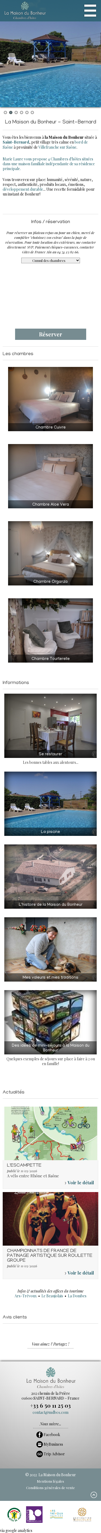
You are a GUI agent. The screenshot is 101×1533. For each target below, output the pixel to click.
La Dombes (77, 1295)
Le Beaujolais (52, 1295)
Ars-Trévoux (26, 1295)
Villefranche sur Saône (57, 147)
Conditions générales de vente (50, 1487)
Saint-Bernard (16, 142)
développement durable (23, 189)
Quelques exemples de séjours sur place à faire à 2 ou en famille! (50, 1055)
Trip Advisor (54, 1453)
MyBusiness (53, 1444)
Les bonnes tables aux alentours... (50, 758)
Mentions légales (50, 1481)
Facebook (51, 1434)
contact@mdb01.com (50, 1412)
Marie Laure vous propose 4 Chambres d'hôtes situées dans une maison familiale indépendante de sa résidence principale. (49, 163)
